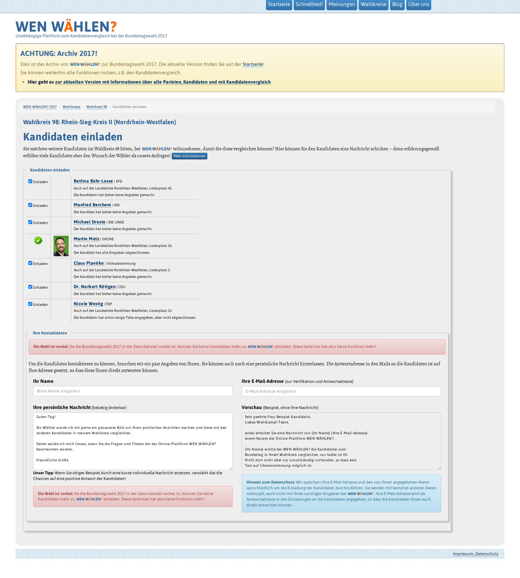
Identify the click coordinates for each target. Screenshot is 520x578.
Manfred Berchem (92, 204)
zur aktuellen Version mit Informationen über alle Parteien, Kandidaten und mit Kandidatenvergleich (163, 82)
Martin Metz (87, 238)
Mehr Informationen (190, 156)
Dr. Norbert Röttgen (95, 286)
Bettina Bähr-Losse (93, 180)
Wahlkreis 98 (96, 107)
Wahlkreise (71, 107)
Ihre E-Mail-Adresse (297, 381)
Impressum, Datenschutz (475, 553)
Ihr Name (43, 381)
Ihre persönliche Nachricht (79, 407)
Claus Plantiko (89, 263)
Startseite (253, 64)
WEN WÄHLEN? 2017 (40, 107)
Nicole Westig (88, 303)
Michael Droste (90, 221)
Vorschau (280, 407)
